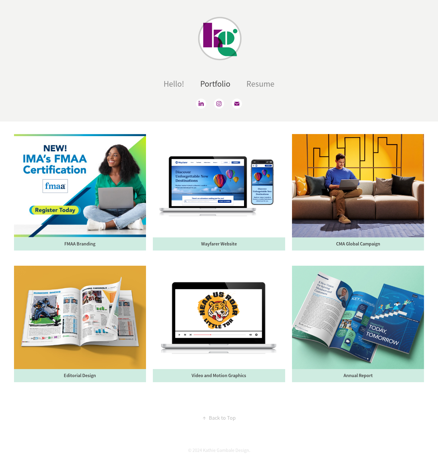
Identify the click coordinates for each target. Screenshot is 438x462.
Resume (260, 84)
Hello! (174, 84)
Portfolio (215, 84)
